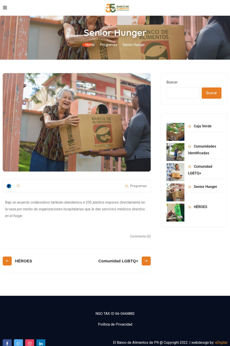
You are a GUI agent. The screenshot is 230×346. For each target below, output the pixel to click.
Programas (108, 45)
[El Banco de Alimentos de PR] (117, 8)
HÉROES (200, 207)
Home (90, 45)
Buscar (172, 82)
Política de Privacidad (115, 324)
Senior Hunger (205, 187)
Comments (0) (140, 236)
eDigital (221, 342)
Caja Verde (203, 126)
